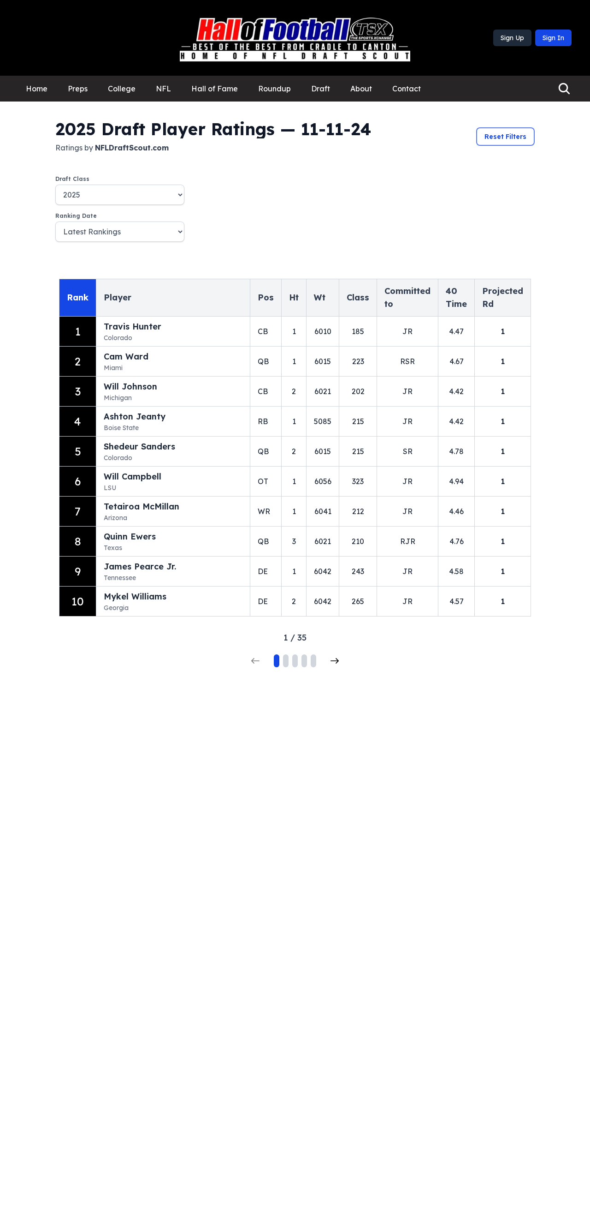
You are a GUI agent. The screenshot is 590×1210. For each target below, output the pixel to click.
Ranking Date (76, 215)
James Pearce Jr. (140, 566)
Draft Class (72, 178)
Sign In (553, 38)
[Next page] (335, 661)
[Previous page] (255, 661)
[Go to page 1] (276, 660)
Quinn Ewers (130, 536)
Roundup (274, 88)
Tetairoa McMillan (141, 506)
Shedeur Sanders (139, 446)
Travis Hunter (132, 326)
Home (36, 88)
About (361, 88)
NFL (163, 88)
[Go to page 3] (295, 660)
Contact (406, 88)
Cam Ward (126, 356)
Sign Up (512, 38)
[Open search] (564, 88)
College (122, 88)
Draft (320, 88)
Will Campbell (132, 476)
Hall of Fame (214, 88)
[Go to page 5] (313, 660)
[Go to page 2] (286, 660)
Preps (78, 88)
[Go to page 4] (304, 660)
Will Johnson (130, 386)
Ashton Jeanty (134, 416)
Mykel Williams (135, 596)
